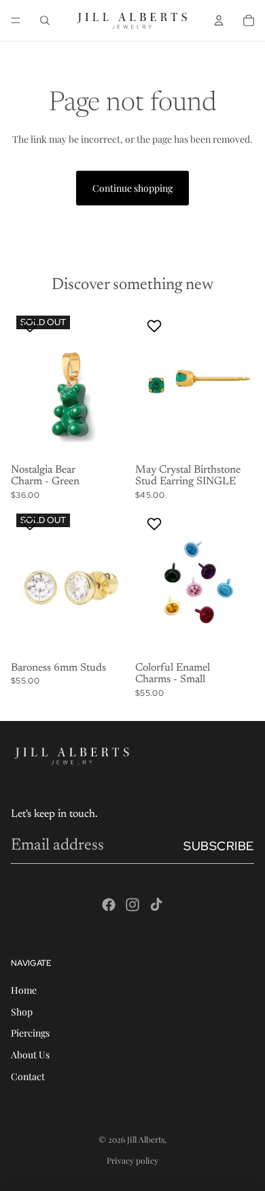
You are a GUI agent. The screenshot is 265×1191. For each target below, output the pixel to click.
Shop (22, 1011)
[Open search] (45, 20)
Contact (28, 1076)
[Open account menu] (219, 20)
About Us (30, 1054)
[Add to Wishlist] (32, 326)
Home (24, 990)
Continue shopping (132, 188)
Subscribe (218, 846)
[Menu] (15, 20)
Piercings (30, 1032)
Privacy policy (132, 1160)
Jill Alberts (145, 1139)
